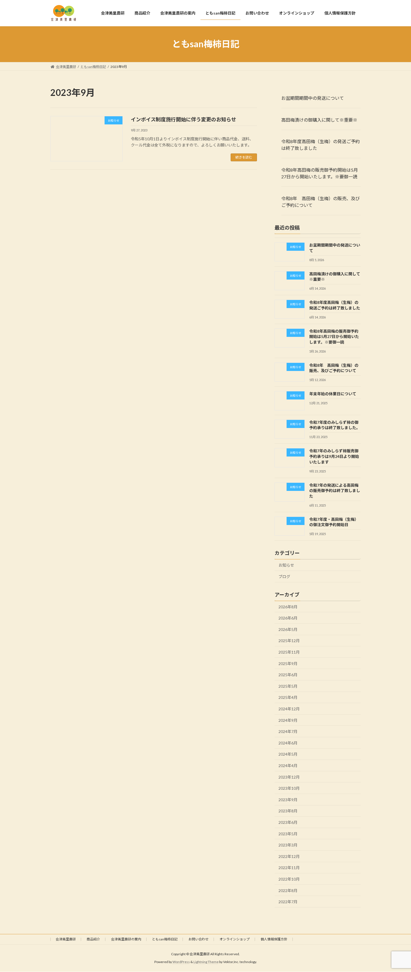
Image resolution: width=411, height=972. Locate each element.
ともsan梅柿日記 (165, 939)
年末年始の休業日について (334, 393)
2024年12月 (289, 708)
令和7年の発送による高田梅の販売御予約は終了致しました (334, 490)
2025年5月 (287, 686)
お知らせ (286, 565)
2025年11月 (289, 652)
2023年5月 (287, 833)
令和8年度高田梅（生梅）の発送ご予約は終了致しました (320, 145)
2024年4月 (287, 765)
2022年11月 (289, 867)
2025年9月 (287, 663)
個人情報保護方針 (274, 939)
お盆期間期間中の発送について (312, 97)
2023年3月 (287, 845)
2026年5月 (287, 629)
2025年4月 (287, 697)
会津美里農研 (66, 939)
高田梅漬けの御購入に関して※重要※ (319, 119)
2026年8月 (287, 606)
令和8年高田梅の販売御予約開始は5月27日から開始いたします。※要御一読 (319, 173)
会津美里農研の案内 (126, 939)
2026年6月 (287, 618)
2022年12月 (289, 856)
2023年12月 (289, 776)
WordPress (181, 962)
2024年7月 (287, 731)
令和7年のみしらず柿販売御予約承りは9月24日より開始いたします (334, 456)
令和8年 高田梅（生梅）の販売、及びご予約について (320, 202)
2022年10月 (289, 879)
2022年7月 (287, 901)
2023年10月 (289, 788)
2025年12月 (289, 640)
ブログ (284, 576)
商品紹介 (93, 939)
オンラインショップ (234, 939)
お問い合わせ (198, 939)
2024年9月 (287, 720)
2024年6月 (287, 742)
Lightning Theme (206, 962)
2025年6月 (287, 674)
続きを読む (243, 157)
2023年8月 (287, 810)
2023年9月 (287, 799)
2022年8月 (287, 890)
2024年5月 (287, 754)
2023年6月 (287, 822)
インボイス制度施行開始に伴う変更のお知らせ (183, 119)
